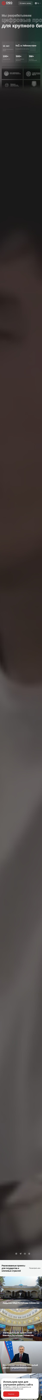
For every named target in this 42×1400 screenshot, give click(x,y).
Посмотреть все (34, 1268)
